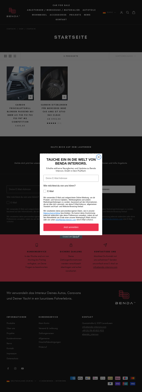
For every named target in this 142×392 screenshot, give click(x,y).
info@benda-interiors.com (65, 220)
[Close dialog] (98, 157)
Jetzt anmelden (71, 227)
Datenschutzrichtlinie (51, 213)
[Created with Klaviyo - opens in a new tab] (71, 236)
